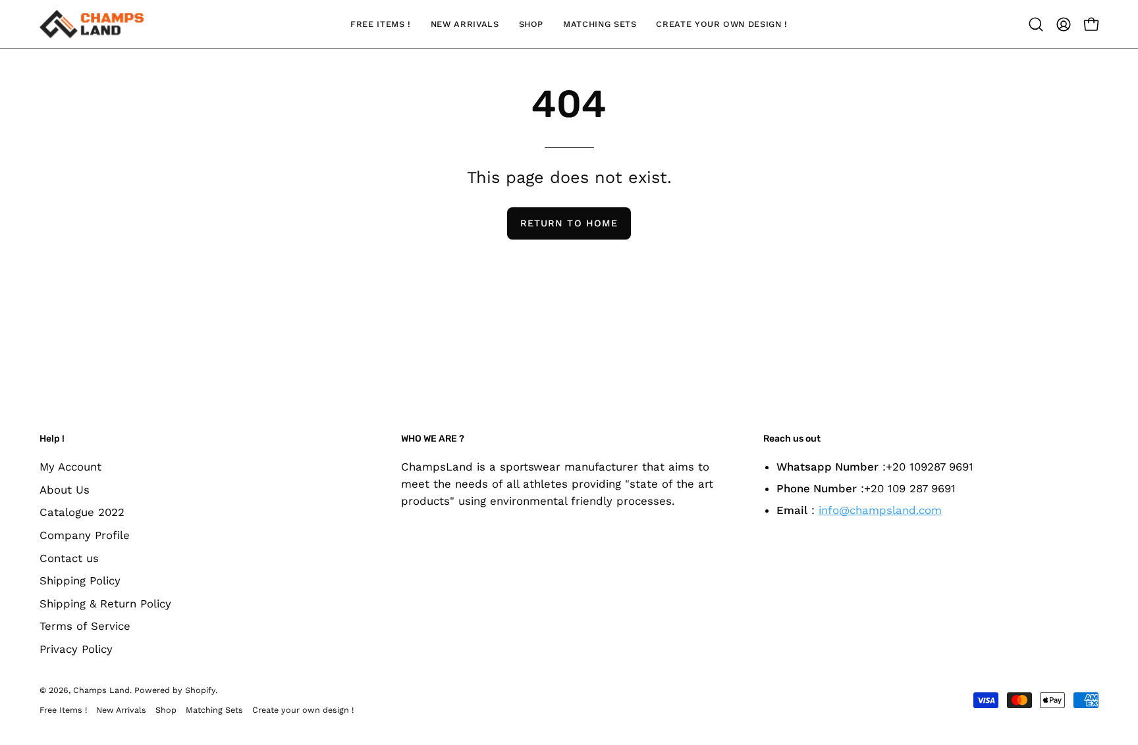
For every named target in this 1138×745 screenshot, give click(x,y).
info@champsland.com (880, 510)
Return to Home (569, 223)
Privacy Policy (76, 648)
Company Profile (85, 534)
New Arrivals (121, 710)
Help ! (52, 438)
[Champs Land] (92, 24)
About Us (65, 489)
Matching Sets (214, 710)
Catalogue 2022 (82, 512)
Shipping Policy (80, 580)
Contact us (69, 557)
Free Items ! (63, 710)
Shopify (200, 690)
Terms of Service (85, 625)
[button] (1036, 24)
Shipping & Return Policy (105, 602)
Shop (165, 710)
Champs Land (101, 690)
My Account (70, 466)
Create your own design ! (303, 710)
